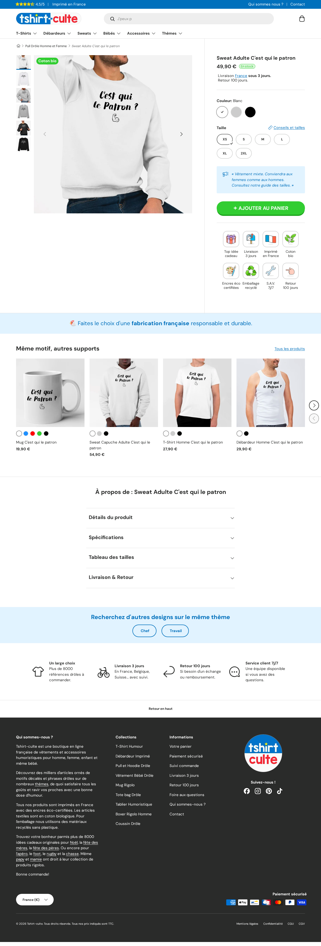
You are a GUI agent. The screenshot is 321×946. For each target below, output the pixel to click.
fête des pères (46, 847)
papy (20, 859)
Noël (74, 842)
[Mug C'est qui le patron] (50, 393)
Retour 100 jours (184, 785)
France (241, 75)
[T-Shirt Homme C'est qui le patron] (197, 393)
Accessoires (138, 33)
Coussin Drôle (128, 823)
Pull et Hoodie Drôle (133, 765)
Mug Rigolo (125, 785)
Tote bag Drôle (128, 794)
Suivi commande (184, 765)
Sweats (84, 33)
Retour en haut (161, 709)
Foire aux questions (187, 794)
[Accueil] (18, 46)
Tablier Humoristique (134, 804)
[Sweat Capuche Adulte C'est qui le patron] (124, 393)
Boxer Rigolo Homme (134, 814)
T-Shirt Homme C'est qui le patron (193, 442)
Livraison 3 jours (184, 775)
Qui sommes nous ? (265, 4)
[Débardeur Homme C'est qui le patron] (270, 393)
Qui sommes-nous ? (188, 804)
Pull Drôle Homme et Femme (46, 46)
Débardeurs (54, 33)
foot (37, 853)
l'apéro (22, 853)
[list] (113, 134)
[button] (301, 18)
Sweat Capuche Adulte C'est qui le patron (120, 445)
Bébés (109, 33)
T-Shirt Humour (129, 746)
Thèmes (169, 33)
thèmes (41, 784)
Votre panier (181, 746)
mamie (36, 859)
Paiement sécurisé (186, 756)
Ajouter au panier (263, 208)
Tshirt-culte (35, 923)
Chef (145, 630)
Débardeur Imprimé (133, 756)
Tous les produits (290, 348)
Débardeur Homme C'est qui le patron (269, 442)
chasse (72, 853)
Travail (176, 630)
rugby (51, 853)
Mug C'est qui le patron (36, 442)
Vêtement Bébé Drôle (134, 775)
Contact (297, 4)
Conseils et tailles (289, 127)
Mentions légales (247, 923)
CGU (291, 923)
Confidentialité (273, 923)
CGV (302, 923)
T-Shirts (23, 33)
